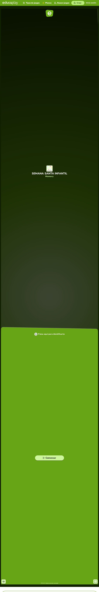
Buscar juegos (63, 3)
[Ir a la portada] (10, 3)
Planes (48, 3)
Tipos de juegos (33, 3)
